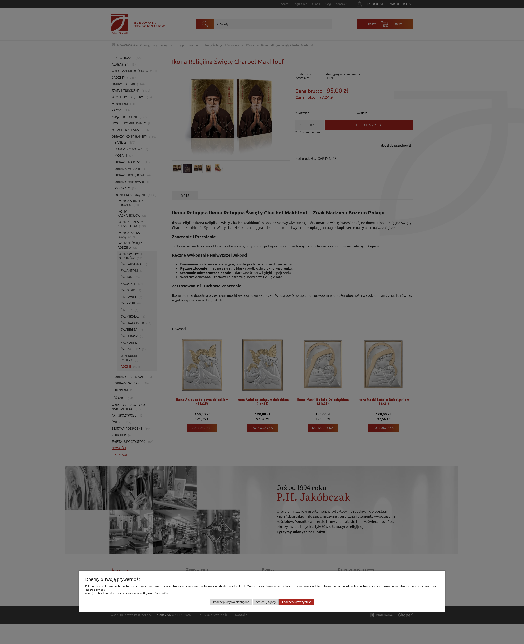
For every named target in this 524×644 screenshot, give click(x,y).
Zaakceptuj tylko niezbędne (231, 601)
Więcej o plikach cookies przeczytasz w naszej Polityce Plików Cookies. (127, 593)
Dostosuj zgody (266, 601)
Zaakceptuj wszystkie (296, 601)
